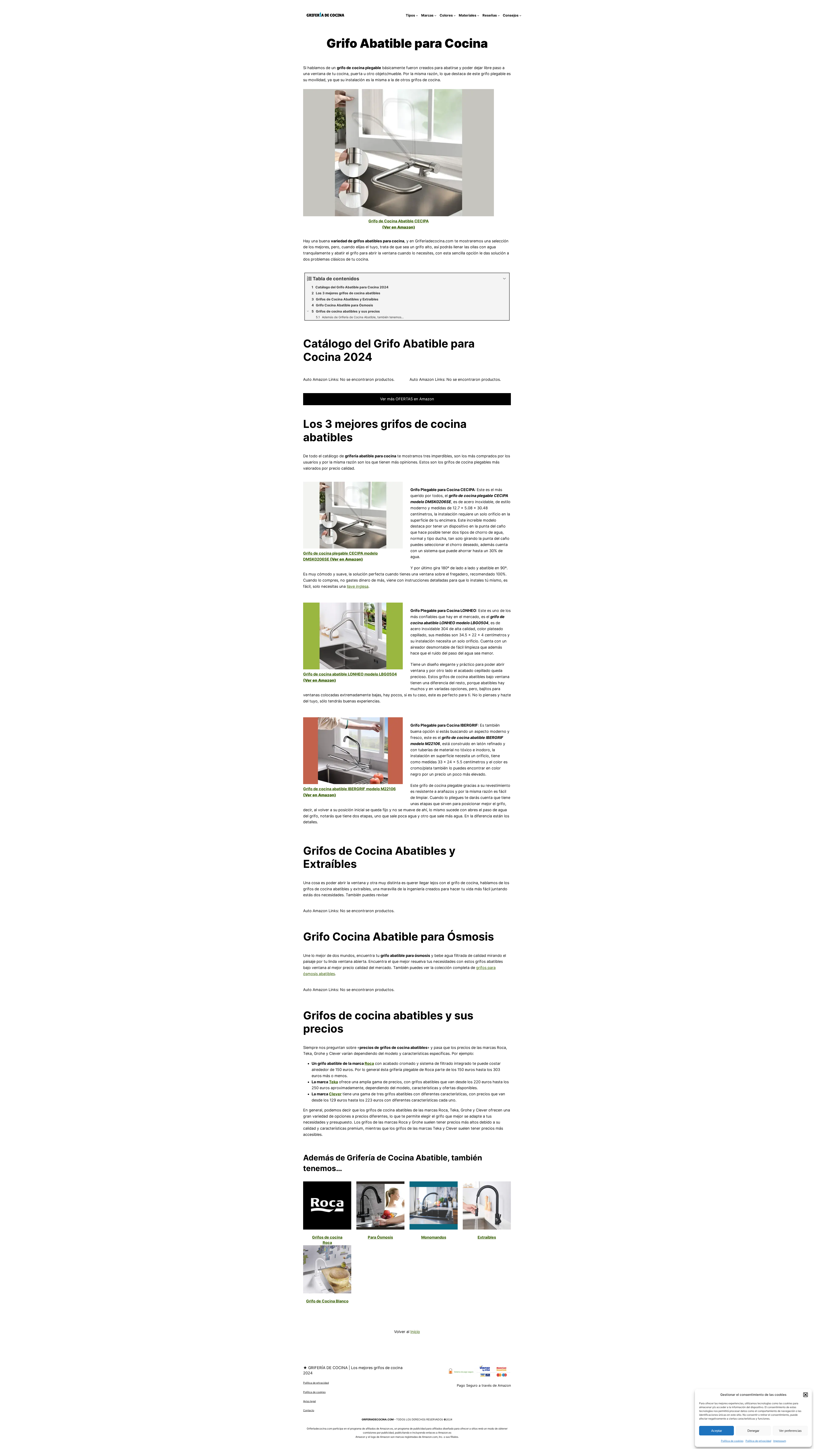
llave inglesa (357, 586)
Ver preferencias (790, 1430)
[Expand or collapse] (504, 278)
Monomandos (433, 1237)
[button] (805, 1395)
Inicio (415, 1331)
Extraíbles (487, 1237)
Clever (335, 1094)
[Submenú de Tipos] (417, 15)
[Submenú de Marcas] (435, 15)
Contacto (308, 1410)
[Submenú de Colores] (455, 15)
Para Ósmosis (380, 1237)
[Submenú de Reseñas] (499, 15)
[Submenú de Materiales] (478, 15)
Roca (369, 1063)
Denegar (753, 1430)
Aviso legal (309, 1401)
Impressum (779, 1440)
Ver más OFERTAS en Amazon (407, 399)
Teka (333, 1082)
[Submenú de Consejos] (520, 15)
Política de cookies (732, 1440)
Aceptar (716, 1430)
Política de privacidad (758, 1440)
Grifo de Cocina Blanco (327, 1301)
